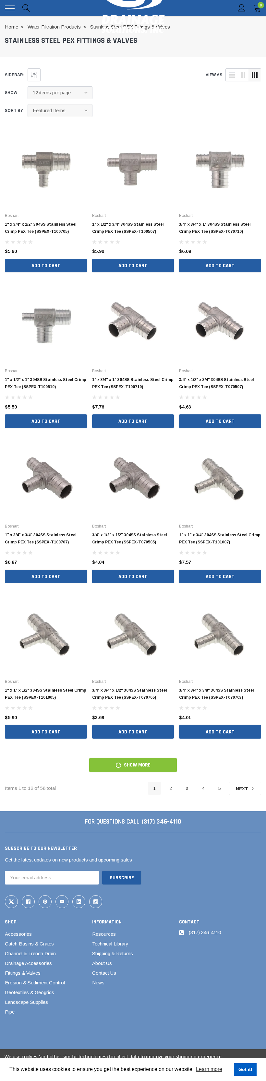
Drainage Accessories (28, 963)
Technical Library (110, 943)
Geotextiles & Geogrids (29, 992)
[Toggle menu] (10, 8)
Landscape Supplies (26, 1002)
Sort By (14, 110)
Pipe (10, 1012)
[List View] (232, 75)
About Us (102, 963)
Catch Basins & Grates (29, 943)
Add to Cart (45, 265)
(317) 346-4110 (161, 821)
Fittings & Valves (23, 973)
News (98, 982)
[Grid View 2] (243, 75)
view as (214, 75)
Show (11, 92)
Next (242, 788)
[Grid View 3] (254, 75)
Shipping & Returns (112, 953)
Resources (104, 934)
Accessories (18, 934)
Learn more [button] (209, 1069)
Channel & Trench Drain (30, 953)
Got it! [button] (245, 1069)
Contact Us (104, 973)
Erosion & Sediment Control (35, 982)
